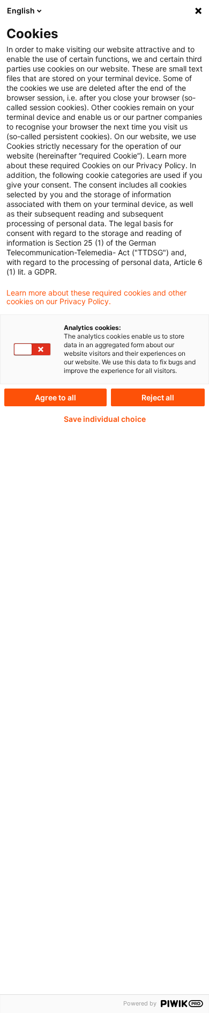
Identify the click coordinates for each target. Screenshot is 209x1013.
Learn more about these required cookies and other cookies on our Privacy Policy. (96, 297)
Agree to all (55, 397)
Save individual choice (105, 419)
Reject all (157, 397)
